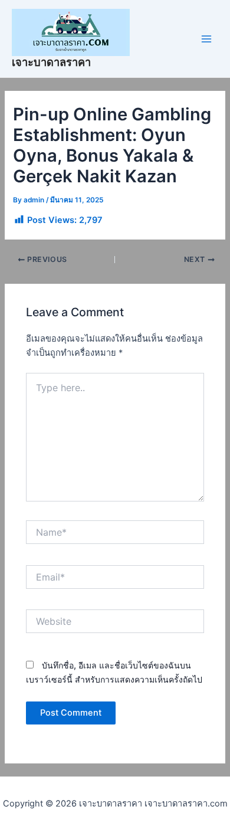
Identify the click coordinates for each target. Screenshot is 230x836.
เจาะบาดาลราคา (51, 61)
